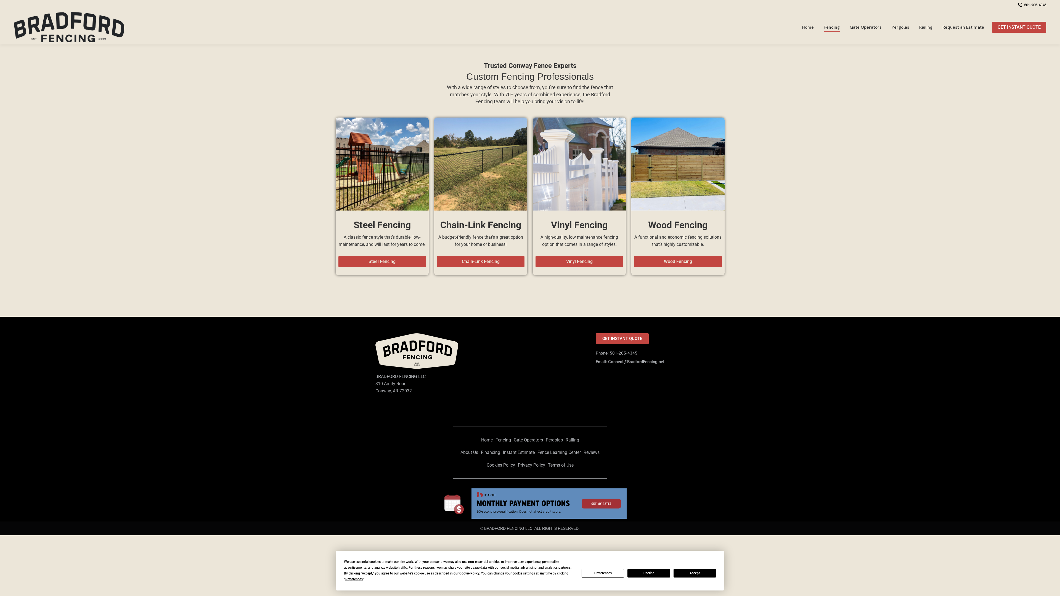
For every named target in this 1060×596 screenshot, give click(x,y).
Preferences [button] (354, 579)
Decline (648, 573)
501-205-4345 (1035, 5)
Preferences (603, 573)
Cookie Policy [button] (469, 573)
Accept (695, 573)
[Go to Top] (1051, 587)
